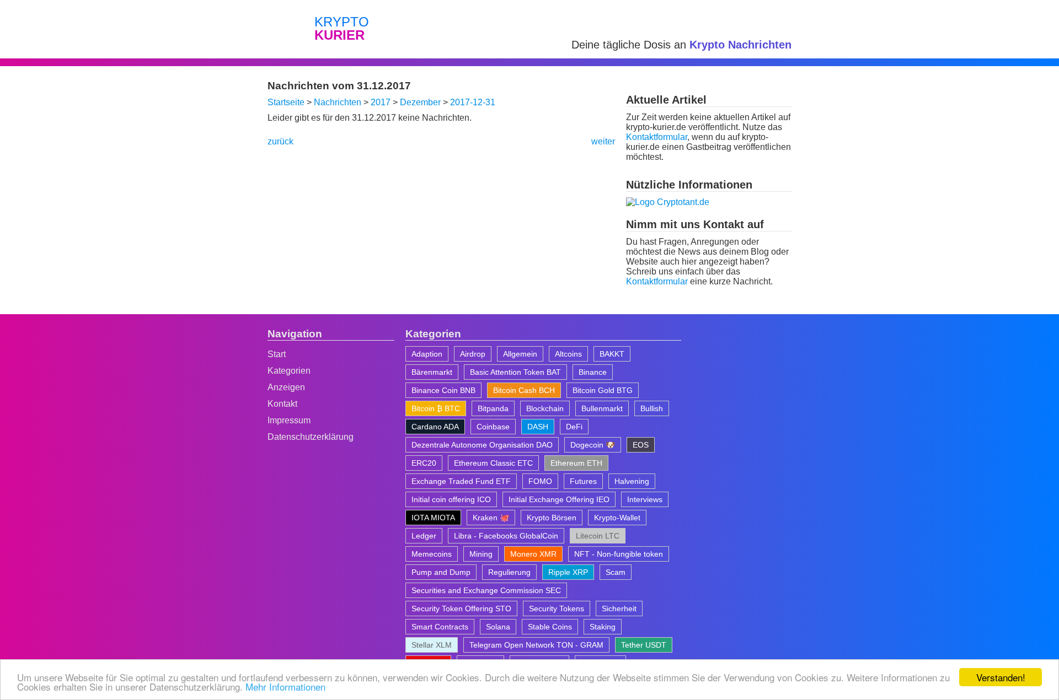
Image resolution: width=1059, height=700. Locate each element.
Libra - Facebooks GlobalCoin (506, 535)
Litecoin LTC (597, 535)
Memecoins (431, 554)
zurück (280, 141)
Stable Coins (550, 626)
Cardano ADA (435, 426)
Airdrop (472, 353)
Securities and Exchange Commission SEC (486, 590)
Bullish (651, 408)
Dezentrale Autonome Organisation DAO (482, 444)
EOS (641, 444)
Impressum (289, 420)
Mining (481, 554)
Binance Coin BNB (443, 390)
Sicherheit (619, 608)
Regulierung (509, 572)
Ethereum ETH (576, 463)
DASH (537, 426)
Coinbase (493, 426)
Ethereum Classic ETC (493, 463)
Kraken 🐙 (491, 517)
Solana (498, 626)
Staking (603, 626)
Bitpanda (493, 408)
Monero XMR (533, 554)
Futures (583, 481)
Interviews (644, 499)
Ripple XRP (568, 572)
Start (277, 354)
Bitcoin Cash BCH (524, 390)
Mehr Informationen (285, 686)
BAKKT (612, 353)
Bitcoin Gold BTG (603, 390)
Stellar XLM (431, 644)
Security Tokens (556, 608)
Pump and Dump (440, 572)
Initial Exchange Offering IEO (559, 499)
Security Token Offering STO (461, 608)
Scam (615, 572)
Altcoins (568, 353)
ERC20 (423, 463)
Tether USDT (643, 644)
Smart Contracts (439, 626)
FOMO (540, 481)
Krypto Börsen (551, 517)
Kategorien (289, 370)
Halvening (631, 481)
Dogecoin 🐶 (592, 444)
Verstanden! (1000, 677)
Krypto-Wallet (617, 517)
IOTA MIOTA (433, 517)
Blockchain (545, 408)
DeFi (574, 426)
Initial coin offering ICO (451, 499)
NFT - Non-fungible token (618, 554)
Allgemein (520, 353)
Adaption (426, 353)
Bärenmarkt (431, 372)
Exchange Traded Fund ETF (461, 481)
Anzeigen (286, 387)
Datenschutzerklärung (311, 436)
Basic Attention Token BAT (515, 372)
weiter (603, 141)
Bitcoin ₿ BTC (435, 408)
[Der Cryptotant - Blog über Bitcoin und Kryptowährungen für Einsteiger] (667, 202)
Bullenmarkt (602, 408)
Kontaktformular (656, 137)
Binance (593, 372)
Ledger (423, 535)
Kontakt (282, 403)
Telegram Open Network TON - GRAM (536, 644)
